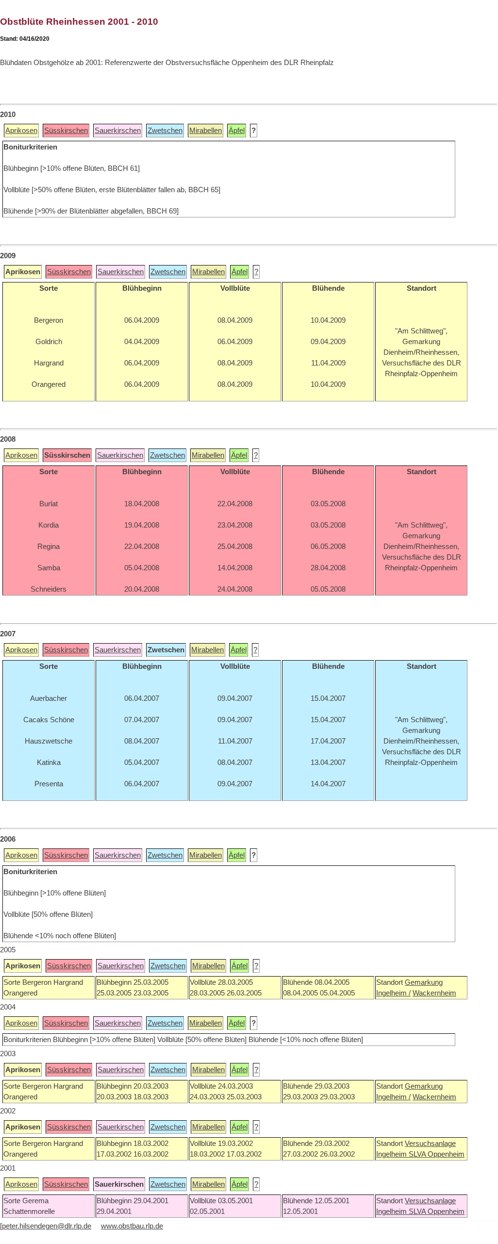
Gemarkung (424, 982)
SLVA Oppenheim (437, 1154)
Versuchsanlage (430, 1143)
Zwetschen (165, 130)
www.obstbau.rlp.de (132, 1226)
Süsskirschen (66, 130)
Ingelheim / (393, 993)
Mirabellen (205, 130)
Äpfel (237, 130)
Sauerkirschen (118, 130)
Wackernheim (434, 993)
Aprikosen (21, 130)
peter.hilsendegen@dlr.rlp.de (46, 1226)
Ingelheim (392, 1154)
